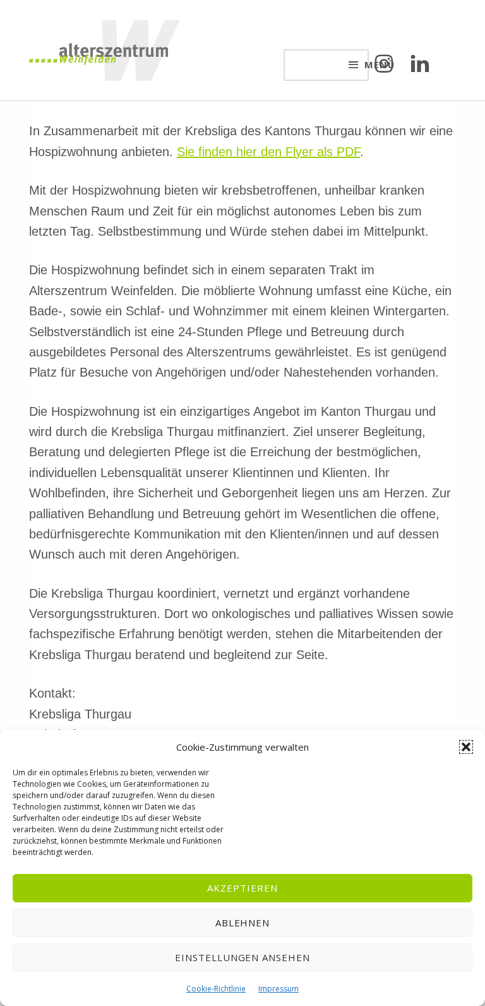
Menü (366, 64)
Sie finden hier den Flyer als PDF (268, 152)
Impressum (278, 988)
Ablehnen (242, 922)
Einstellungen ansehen (242, 957)
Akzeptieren (242, 888)
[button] (466, 747)
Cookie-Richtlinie (216, 988)
